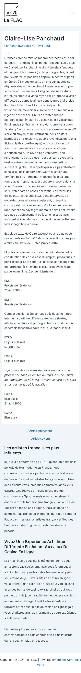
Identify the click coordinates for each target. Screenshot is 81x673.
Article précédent (40, 431)
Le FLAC (13, 20)
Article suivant (40, 438)
